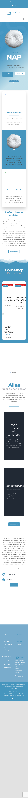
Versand (9, 307)
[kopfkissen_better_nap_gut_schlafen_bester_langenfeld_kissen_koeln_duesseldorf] (14, 27)
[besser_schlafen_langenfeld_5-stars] (14, 80)
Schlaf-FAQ (10, 574)
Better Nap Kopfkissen (9, 329)
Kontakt (9, 580)
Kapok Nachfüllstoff (10, 298)
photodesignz (20, 695)
